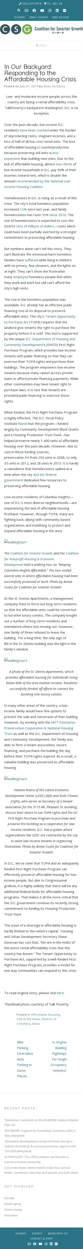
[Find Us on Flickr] (64, 10)
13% (23, 209)
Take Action (60, 17)
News (36, 1024)
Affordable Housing (45, 1015)
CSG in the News (28, 1019)
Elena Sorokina (54, 86)
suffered (31, 260)
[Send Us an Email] (26, 10)
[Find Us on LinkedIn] (57, 10)
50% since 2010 (54, 215)
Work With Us (58, 1233)
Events (37, 1233)
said (28, 942)
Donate (19, 17)
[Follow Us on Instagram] (50, 10)
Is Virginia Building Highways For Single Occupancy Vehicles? (58, 1056)
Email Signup (38, 17)
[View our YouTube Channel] (42, 10)
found (22, 423)
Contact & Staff (41, 1238)
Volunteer (11, 1215)
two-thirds (64, 164)
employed (21, 277)
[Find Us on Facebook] (34, 10)
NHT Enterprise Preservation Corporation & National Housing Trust (39, 728)
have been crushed (34, 130)
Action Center (13, 1210)
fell (27, 457)
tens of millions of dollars (35, 226)
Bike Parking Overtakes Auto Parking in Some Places (25, 1059)
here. (61, 993)
